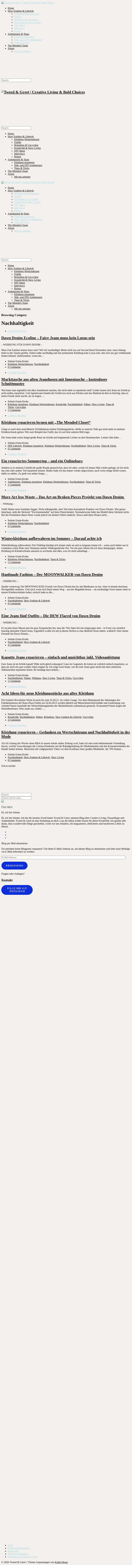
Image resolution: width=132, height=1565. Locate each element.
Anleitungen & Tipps (18, 34)
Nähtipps (36, 678)
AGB (10, 1545)
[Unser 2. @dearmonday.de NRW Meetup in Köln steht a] (120, 1360)
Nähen (87, 404)
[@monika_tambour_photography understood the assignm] (55, 1360)
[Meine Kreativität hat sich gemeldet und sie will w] (77, 1003)
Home (11, 8)
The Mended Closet (18, 45)
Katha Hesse (61, 1562)
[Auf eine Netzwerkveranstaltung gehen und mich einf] (33, 1402)
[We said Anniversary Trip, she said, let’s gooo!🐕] (12, 1271)
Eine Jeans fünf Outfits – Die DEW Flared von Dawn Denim (50, 616)
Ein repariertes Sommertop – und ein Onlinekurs (42, 461)
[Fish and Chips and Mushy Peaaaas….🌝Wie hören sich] (55, 942)
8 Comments (14, 760)
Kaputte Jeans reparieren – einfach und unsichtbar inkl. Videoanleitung (60, 657)
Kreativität (61, 404)
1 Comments (14, 410)
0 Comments (14, 367)
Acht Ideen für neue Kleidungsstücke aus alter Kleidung (47, 693)
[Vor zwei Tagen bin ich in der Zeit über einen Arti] (120, 1082)
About (11, 48)
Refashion (49, 717)
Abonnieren (14, 865)
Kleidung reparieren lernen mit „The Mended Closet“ (46, 422)
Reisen (17, 31)
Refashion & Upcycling (26, 19)
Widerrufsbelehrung (18, 1554)
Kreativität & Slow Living (27, 22)
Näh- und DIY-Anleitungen (28, 39)
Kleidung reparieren (24, 37)
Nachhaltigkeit (41, 364)
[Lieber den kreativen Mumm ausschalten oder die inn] (12, 922)
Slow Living (98, 404)
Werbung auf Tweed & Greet (22, 1556)
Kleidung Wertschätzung (26, 13)
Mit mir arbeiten (22, 51)
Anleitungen (14, 481)
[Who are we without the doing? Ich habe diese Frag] (77, 1357)
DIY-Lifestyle (15, 445)
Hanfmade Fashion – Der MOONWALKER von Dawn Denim (52, 574)
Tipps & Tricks (21, 42)
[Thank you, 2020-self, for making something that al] (98, 1277)
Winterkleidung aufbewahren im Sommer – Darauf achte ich (51, 538)
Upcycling (20, 407)
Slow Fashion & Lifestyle (21, 11)
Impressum (13, 1551)
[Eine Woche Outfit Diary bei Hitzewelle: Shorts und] (33, 911)
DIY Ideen (19, 25)
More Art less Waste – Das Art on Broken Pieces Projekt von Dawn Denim (63, 497)
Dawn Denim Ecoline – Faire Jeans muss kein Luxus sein (48, 338)
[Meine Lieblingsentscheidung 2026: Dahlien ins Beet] (98, 950)
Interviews (19, 28)
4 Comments (14, 645)
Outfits (17, 16)
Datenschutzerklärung (19, 1548)
